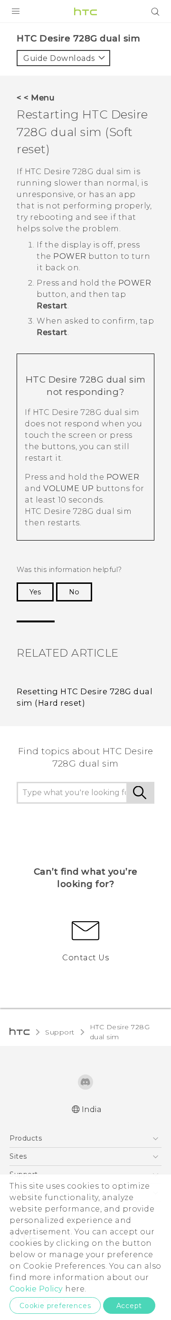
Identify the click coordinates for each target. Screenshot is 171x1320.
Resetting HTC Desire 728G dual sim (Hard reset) (84, 697)
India (92, 1109)
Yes (35, 592)
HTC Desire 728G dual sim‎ (120, 1032)
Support (60, 1032)
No (74, 592)
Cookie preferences (55, 1305)
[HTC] (85, 11)
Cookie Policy (36, 1288)
